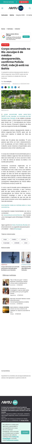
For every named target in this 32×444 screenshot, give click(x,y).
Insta (13, 225)
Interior (17, 29)
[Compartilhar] (19, 87)
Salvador (4, 15)
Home (3, 29)
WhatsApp (17, 229)
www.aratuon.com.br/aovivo (13, 215)
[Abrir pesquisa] (30, 8)
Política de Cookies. (12, 440)
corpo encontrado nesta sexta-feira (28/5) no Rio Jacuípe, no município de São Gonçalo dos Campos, (16, 116)
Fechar (25, 432)
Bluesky (25, 225)
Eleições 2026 (20, 15)
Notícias (10, 29)
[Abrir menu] (2, 8)
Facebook (19, 225)
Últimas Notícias (8, 2)
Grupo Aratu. (25, 420)
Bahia (12, 15)
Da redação (7, 81)
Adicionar (26, 36)
